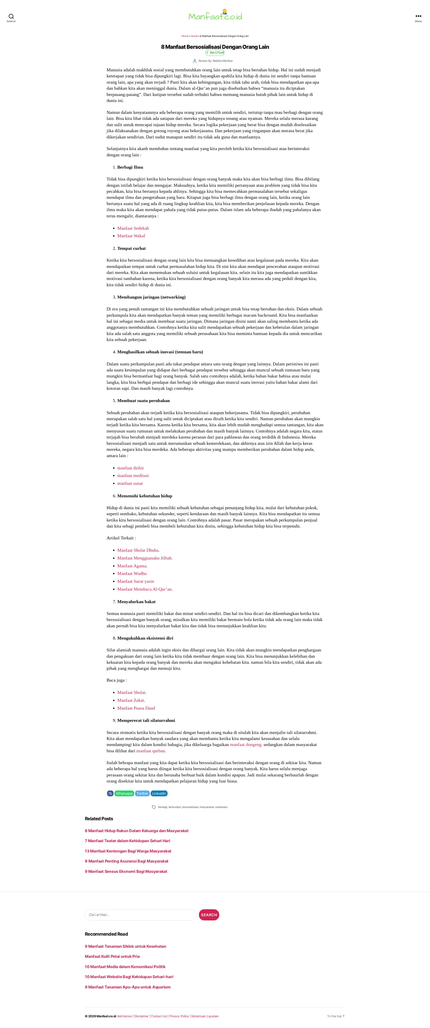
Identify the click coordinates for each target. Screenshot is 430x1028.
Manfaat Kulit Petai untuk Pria (112, 956)
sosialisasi (221, 807)
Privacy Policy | (180, 1016)
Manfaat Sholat (131, 692)
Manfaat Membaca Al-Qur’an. (145, 589)
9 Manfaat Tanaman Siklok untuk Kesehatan (125, 946)
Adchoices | (125, 1016)
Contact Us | (160, 1016)
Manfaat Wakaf (131, 235)
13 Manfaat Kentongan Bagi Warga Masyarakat (128, 851)
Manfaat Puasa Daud (136, 708)
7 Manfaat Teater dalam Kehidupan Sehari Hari (127, 840)
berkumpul (175, 807)
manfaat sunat (130, 483)
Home (185, 36)
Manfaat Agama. (132, 565)
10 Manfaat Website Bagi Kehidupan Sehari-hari (129, 976)
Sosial (194, 36)
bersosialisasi (190, 807)
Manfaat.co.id (106, 1016)
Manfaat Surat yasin (135, 581)
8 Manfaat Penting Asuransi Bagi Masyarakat (126, 861)
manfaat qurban (150, 750)
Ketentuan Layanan (205, 1016)
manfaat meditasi (133, 475)
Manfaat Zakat (130, 700)
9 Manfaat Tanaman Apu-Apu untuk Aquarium (128, 987)
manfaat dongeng (245, 744)
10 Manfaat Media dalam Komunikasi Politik (125, 966)
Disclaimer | (142, 1016)
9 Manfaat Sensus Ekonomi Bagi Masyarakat (126, 871)
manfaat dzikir (130, 467)
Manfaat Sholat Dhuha (137, 550)
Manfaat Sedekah (133, 228)
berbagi (162, 807)
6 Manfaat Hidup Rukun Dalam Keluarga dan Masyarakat (137, 830)
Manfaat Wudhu (132, 573)
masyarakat (207, 807)
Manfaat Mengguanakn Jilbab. (145, 557)
